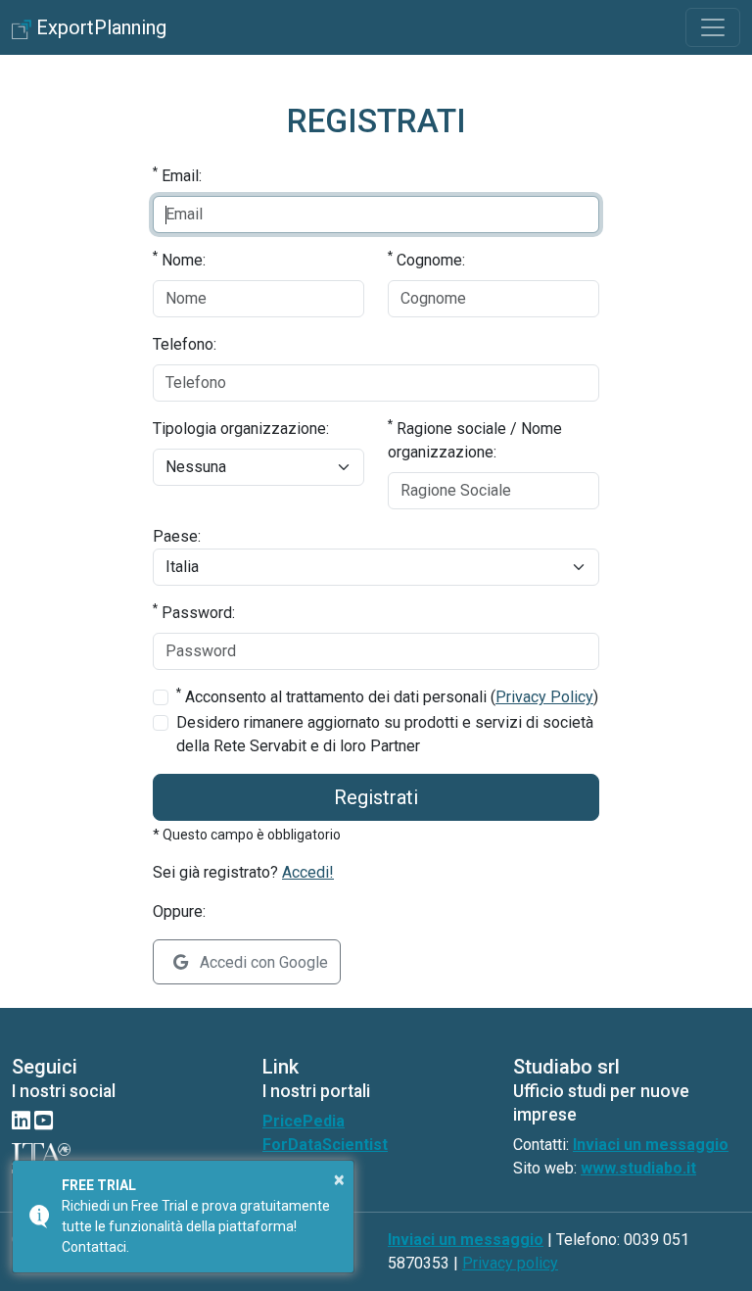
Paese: (177, 536)
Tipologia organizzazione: (241, 428)
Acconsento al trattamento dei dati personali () (387, 696)
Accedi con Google (262, 962)
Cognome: (426, 259)
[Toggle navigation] (712, 27)
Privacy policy (510, 1263)
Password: (194, 611)
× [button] (339, 1179)
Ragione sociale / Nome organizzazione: (475, 439)
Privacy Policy (544, 697)
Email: (177, 175)
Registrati (376, 797)
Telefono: (184, 344)
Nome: (179, 259)
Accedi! (308, 872)
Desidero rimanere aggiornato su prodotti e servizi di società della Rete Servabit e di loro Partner (384, 734)
